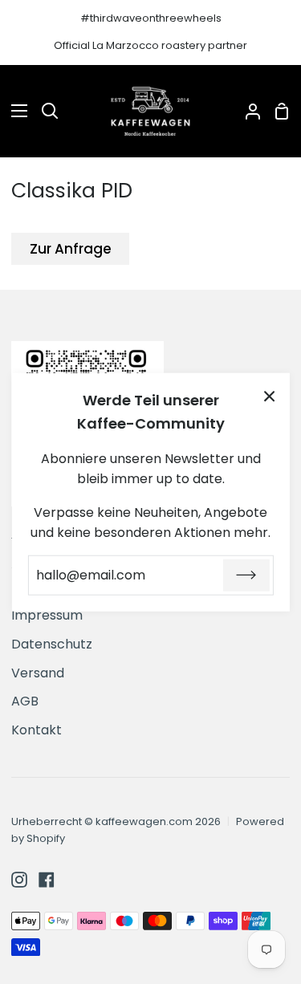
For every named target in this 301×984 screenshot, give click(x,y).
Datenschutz (51, 644)
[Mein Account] (246, 111)
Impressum (47, 615)
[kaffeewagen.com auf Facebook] (47, 880)
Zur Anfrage (71, 248)
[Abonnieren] (246, 575)
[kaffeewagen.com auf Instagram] (19, 880)
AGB (25, 701)
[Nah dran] (270, 395)
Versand (37, 673)
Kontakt (36, 730)
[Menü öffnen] (14, 111)
